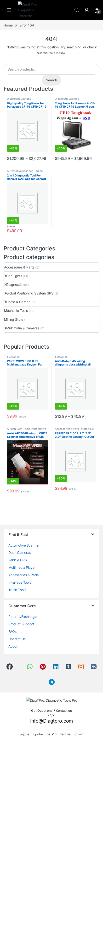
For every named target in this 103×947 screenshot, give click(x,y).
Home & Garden (18, 302)
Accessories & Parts (19, 267)
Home (8, 25)
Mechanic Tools (16, 310)
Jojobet (25, 734)
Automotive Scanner (19, 171)
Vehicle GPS (17, 560)
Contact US (17, 639)
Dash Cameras (19, 552)
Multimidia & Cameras (22, 328)
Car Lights (14, 276)
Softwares (13, 356)
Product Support (21, 624)
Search (76, 10)
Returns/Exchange (22, 616)
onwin (78, 734)
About (12, 646)
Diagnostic (14, 284)
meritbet (65, 734)
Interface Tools (19, 582)
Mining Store (13, 319)
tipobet (38, 734)
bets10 (52, 734)
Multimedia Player (22, 567)
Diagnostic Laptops (19, 98)
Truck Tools (17, 590)
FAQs (12, 631)
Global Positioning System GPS (29, 293)
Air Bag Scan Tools (18, 429)
